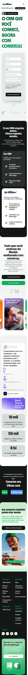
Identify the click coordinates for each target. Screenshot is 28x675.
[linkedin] (11, 633)
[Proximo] (13, 291)
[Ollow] (7, 4)
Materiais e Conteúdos (19, 587)
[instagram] (7, 633)
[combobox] (13, 79)
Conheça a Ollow (20, 8)
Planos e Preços (5, 587)
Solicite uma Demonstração (13, 528)
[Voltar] (20, 327)
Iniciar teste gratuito (13, 94)
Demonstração (20, 597)
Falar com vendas (13, 283)
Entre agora (18, 101)
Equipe (17, 615)
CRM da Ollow (5, 592)
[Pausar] (17, 291)
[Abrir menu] (23, 4)
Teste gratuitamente (13, 277)
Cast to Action (17, 592)
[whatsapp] (3, 633)
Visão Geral (6, 582)
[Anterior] (9, 291)
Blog (16, 582)
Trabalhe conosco (18, 619)
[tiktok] (15, 633)
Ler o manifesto (13, 656)
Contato (18, 623)
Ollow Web (6, 597)
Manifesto (18, 611)
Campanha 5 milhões (6, 601)
